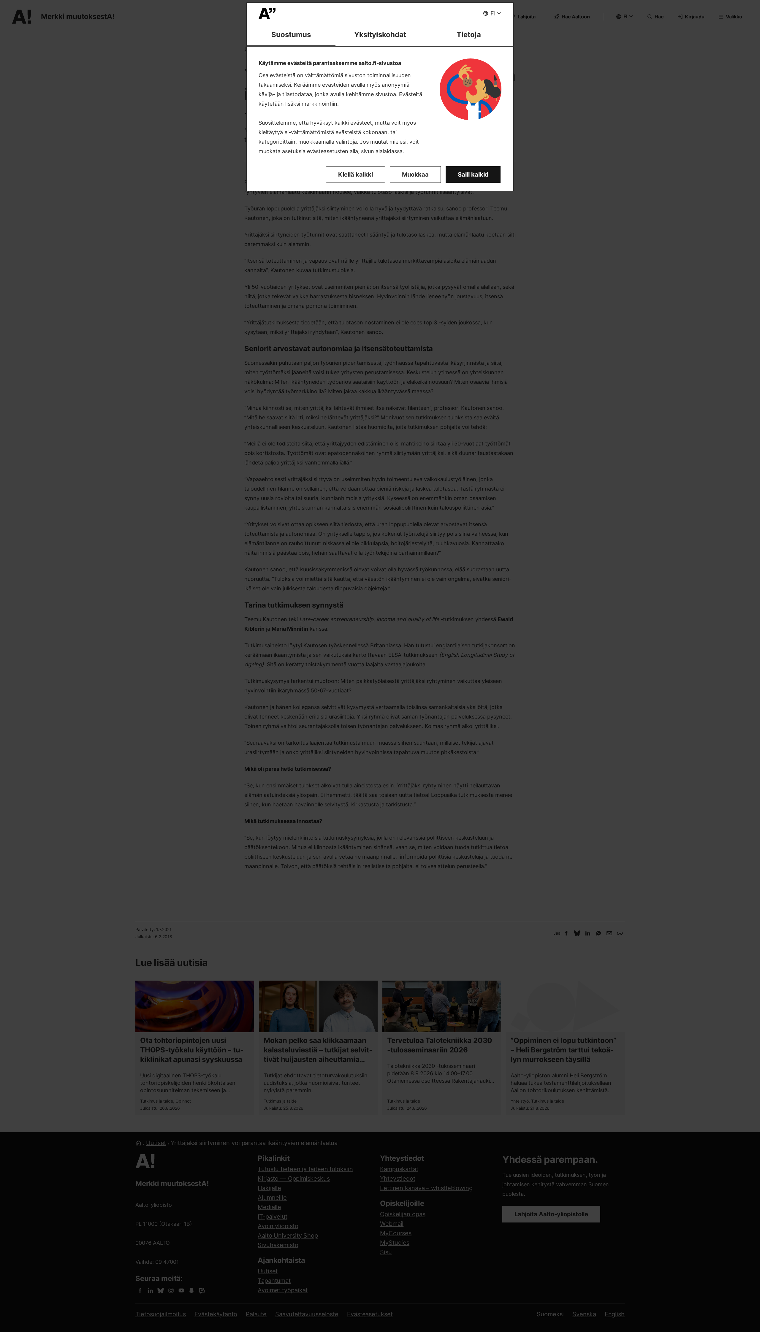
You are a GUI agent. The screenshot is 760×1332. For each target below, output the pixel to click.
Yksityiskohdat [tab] (380, 34)
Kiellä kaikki (355, 174)
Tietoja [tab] (469, 34)
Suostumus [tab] (291, 34)
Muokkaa (415, 174)
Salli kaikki (473, 174)
